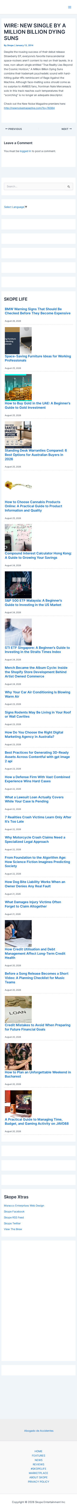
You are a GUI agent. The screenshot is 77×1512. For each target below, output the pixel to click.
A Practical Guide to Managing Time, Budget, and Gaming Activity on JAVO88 (37, 1121)
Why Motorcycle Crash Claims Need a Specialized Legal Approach (35, 839)
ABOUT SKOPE (38, 1477)
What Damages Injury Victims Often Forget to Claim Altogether (33, 904)
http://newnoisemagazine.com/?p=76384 (29, 108)
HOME (38, 1451)
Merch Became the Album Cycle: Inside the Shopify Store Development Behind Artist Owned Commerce (36, 672)
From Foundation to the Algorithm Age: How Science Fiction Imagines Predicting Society (37, 861)
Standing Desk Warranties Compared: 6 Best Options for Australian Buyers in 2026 (36, 454)
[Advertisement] (38, 1300)
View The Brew (13, 1229)
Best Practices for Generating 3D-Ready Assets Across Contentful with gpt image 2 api (37, 756)
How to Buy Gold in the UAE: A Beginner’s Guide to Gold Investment (37, 405)
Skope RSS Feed (14, 1217)
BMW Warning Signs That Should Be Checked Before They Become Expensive (38, 311)
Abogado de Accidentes (39, 1430)
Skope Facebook (14, 1211)
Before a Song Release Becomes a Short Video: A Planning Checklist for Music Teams (36, 977)
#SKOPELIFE (38, 1468)
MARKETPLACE (38, 1473)
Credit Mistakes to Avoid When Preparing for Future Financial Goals (37, 1027)
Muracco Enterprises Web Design (24, 1205)
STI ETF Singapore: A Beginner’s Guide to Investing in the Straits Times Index (37, 650)
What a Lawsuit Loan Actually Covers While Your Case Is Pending (34, 799)
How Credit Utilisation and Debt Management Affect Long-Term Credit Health (35, 953)
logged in (25, 151)
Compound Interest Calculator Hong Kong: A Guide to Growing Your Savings (38, 555)
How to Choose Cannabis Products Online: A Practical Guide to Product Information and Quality (33, 506)
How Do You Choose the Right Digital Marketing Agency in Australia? (34, 734)
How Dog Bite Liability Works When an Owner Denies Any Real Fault (35, 884)
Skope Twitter (12, 1223)
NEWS (38, 1460)
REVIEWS (38, 1464)
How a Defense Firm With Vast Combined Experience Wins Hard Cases (37, 779)
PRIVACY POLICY (38, 1481)
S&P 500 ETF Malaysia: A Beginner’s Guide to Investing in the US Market (33, 602)
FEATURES (38, 1455)
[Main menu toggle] (69, 7)
